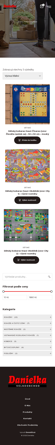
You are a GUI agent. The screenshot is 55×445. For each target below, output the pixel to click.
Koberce (27, 22)
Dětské (27, 128)
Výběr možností (29, 200)
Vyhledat (49, 276)
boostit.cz (30, 432)
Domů (20, 22)
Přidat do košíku (29, 140)
